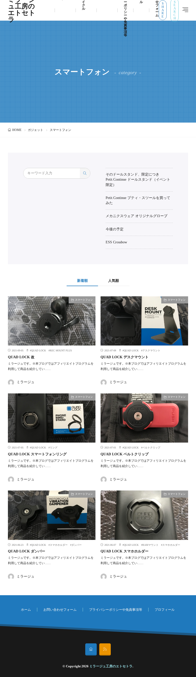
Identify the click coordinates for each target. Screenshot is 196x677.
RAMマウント (150, 544)
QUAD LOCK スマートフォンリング (37, 454)
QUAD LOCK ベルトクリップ (125, 454)
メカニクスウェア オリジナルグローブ (136, 216)
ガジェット (35, 130)
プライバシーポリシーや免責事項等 (115, 610)
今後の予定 (115, 229)
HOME (16, 130)
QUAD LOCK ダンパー (26, 551)
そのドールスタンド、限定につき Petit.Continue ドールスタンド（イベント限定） (138, 179)
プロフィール (165, 610)
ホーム (26, 610)
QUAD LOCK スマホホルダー (125, 551)
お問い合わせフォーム (60, 610)
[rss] (105, 649)
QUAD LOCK (38, 350)
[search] (85, 173)
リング (53, 447)
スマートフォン (84, 299)
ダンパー (76, 544)
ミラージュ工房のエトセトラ (110, 666)
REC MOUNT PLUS (61, 350)
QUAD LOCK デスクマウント (125, 357)
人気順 (113, 281)
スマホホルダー (59, 544)
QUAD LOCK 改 (21, 357)
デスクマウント (151, 350)
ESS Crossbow (116, 242)
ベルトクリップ (151, 447)
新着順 (82, 281)
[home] (91, 649)
